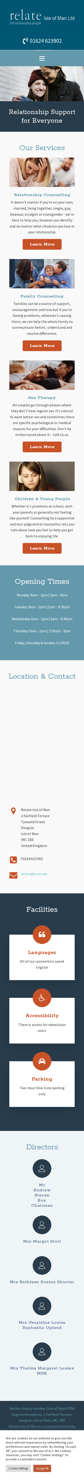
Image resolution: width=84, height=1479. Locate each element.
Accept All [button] (42, 1468)
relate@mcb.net (34, 873)
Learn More (42, 244)
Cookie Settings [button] (18, 1468)
